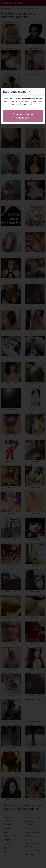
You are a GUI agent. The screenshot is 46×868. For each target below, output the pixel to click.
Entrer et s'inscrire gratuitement (23, 116)
